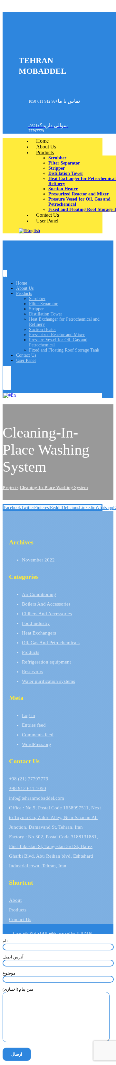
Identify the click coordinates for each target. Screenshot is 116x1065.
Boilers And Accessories (46, 604)
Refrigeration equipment (46, 661)
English (33, 230)
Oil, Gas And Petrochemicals (51, 642)
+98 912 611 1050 (27, 788)
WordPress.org (36, 744)
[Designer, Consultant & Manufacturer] (28, 43)
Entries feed (34, 725)
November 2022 (38, 559)
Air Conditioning (39, 594)
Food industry (36, 623)
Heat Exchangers (39, 633)
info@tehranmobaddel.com (36, 798)
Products (30, 652)
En (13, 395)
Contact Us (20, 919)
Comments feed (37, 734)
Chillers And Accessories (47, 613)
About (15, 900)
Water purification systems (48, 681)
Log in (28, 715)
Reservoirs (32, 671)
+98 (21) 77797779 (28, 778)
